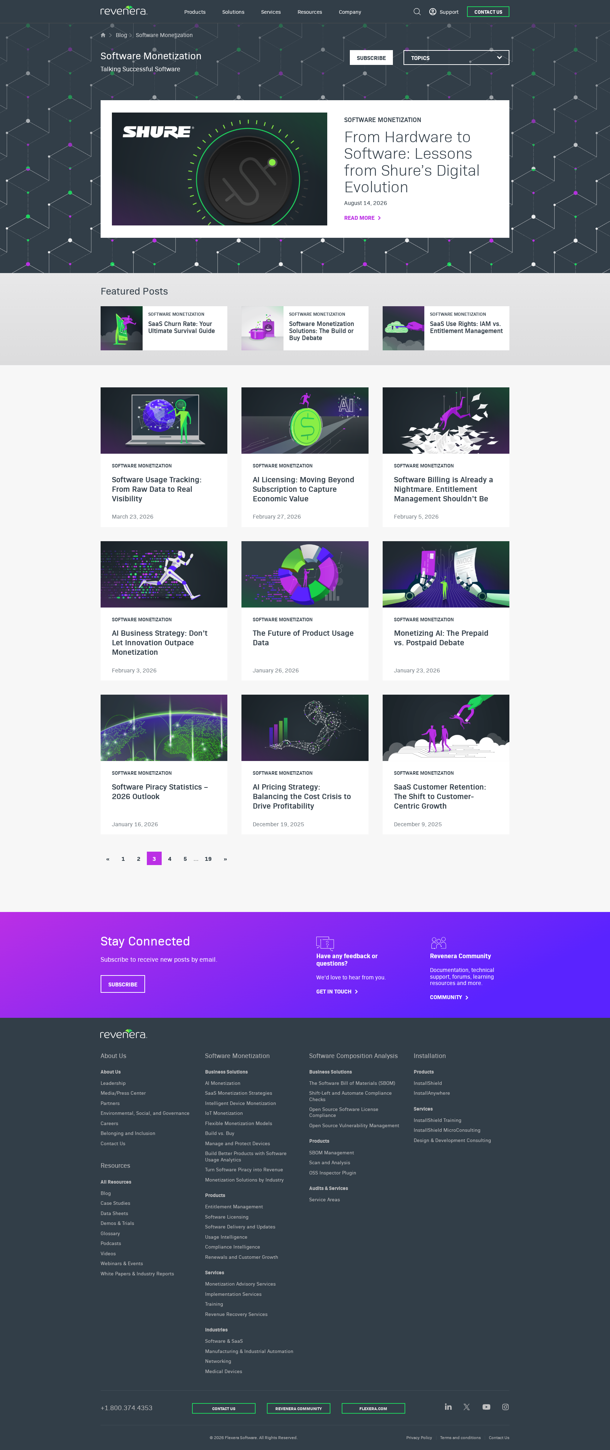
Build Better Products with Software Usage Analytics (246, 1155)
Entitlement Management (234, 1206)
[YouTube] (486, 1407)
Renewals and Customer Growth (241, 1256)
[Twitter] (467, 1407)
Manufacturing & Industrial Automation (249, 1350)
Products (215, 1194)
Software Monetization (151, 55)
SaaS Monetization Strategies (238, 1092)
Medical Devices (223, 1371)
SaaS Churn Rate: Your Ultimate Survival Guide (181, 327)
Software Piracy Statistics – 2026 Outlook (160, 791)
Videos (108, 1253)
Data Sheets (114, 1212)
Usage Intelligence (226, 1236)
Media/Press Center (123, 1092)
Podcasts (111, 1242)
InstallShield (428, 1082)
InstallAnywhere (432, 1092)
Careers (109, 1122)
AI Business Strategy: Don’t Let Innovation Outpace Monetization (160, 642)
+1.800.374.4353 (126, 1407)
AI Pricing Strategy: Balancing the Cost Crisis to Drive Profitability (302, 796)
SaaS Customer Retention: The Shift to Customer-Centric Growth (440, 796)
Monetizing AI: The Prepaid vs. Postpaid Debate (441, 638)
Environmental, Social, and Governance (145, 1112)
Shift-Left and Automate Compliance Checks (350, 1095)
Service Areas (324, 1199)
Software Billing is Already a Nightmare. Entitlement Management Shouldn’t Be (443, 488)
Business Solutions (226, 1071)
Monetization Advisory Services (240, 1283)
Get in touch (334, 991)
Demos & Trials (117, 1222)
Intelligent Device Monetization (240, 1102)
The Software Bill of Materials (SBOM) (352, 1082)
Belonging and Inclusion (128, 1132)
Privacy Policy (419, 1437)
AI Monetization (222, 1082)
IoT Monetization (224, 1112)
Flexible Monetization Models (238, 1122)
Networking (218, 1360)
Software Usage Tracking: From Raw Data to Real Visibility (157, 488)
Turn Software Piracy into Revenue (244, 1169)
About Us (113, 1055)
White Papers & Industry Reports (137, 1273)
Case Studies (115, 1202)
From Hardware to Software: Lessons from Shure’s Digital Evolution (412, 161)
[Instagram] (505, 1407)
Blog (106, 1192)
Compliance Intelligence (232, 1246)
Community (446, 997)
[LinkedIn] (448, 1407)
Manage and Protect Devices (237, 1143)
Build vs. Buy (219, 1132)
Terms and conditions (460, 1437)
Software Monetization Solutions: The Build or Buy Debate (321, 330)
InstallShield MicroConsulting (447, 1129)
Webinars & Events (122, 1263)
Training (214, 1303)
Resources (115, 1165)
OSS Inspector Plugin (332, 1172)
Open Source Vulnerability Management (354, 1125)
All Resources (116, 1181)
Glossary (110, 1233)
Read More (359, 217)
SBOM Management (331, 1151)
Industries (216, 1329)
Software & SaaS (224, 1340)
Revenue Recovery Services (236, 1313)
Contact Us (488, 11)
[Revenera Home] (124, 1033)
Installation (430, 1055)
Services (214, 1272)
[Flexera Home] (104, 34)
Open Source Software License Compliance (343, 1111)
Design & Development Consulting (452, 1139)
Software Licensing (227, 1216)
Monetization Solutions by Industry (244, 1179)
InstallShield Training (437, 1119)
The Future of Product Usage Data (303, 638)
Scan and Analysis (329, 1162)
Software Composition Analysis (353, 1055)
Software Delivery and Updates (240, 1226)
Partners (110, 1102)
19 (208, 858)
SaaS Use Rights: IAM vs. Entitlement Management (466, 327)
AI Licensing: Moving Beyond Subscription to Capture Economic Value (303, 488)
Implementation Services (233, 1293)
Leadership (113, 1082)
